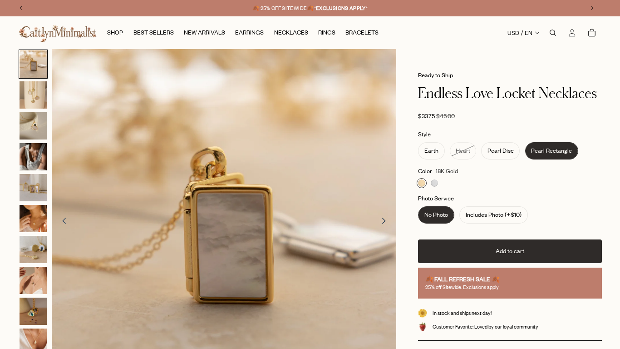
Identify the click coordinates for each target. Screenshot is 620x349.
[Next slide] (386, 222)
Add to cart (510, 251)
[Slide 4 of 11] (33, 156)
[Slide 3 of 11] (33, 126)
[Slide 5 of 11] (33, 187)
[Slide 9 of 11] (33, 311)
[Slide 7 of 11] (33, 249)
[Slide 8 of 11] (33, 280)
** (341, 8)
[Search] (553, 33)
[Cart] (592, 33)
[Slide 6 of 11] (33, 218)
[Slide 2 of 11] (33, 95)
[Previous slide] (62, 222)
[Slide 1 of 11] (33, 64)
